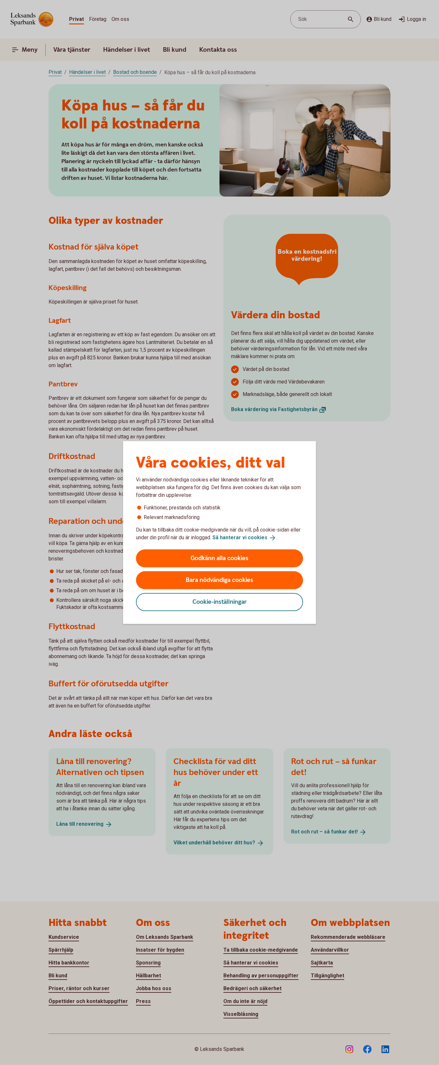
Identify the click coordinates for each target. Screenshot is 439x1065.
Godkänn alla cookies (219, 558)
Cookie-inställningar (220, 602)
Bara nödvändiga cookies (219, 580)
